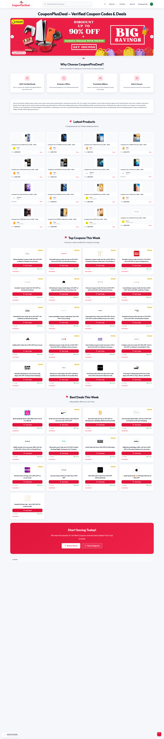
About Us (132, 4)
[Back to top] (159, 734)
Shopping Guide (143, 4)
